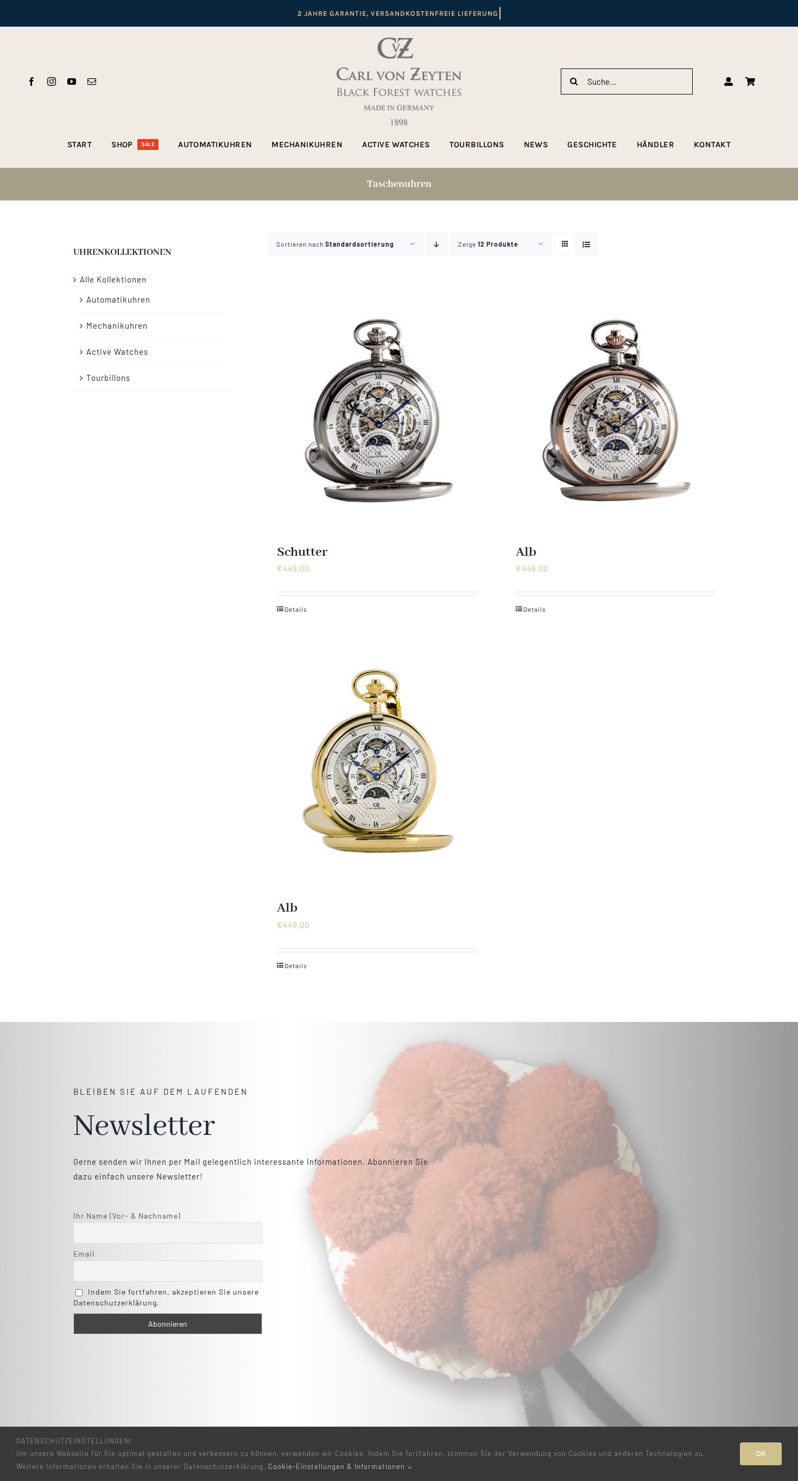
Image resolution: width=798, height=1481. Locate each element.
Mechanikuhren (117, 325)
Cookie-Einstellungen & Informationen (337, 1466)
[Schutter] (377, 410)
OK (761, 1453)
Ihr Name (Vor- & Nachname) (127, 1215)
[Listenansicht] (586, 244)
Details (295, 609)
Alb (526, 552)
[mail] (92, 81)
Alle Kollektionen (113, 279)
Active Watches (117, 351)
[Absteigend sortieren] (436, 244)
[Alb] (616, 410)
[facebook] (31, 81)
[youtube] (72, 81)
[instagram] (51, 81)
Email (83, 1253)
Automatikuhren (118, 299)
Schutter (302, 552)
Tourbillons (108, 377)
